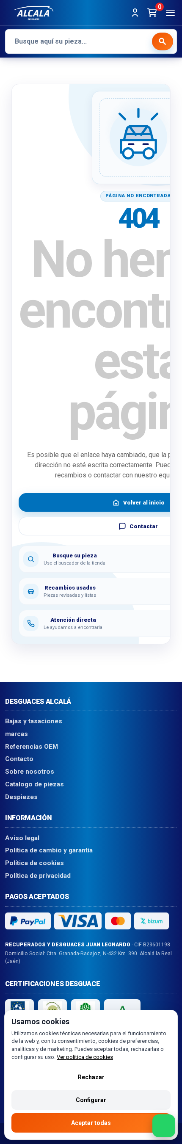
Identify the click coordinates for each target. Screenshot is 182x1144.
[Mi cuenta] (135, 12)
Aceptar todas (91, 1122)
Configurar (91, 1100)
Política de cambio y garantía (49, 851)
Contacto (19, 759)
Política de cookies (34, 863)
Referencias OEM (31, 746)
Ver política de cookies (85, 1057)
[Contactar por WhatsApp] (163, 1125)
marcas (16, 734)
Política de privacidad (38, 875)
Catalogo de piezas (34, 784)
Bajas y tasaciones (33, 721)
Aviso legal (22, 838)
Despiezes (21, 797)
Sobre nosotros (29, 772)
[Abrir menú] (170, 12)
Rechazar (91, 1077)
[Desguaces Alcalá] (33, 13)
